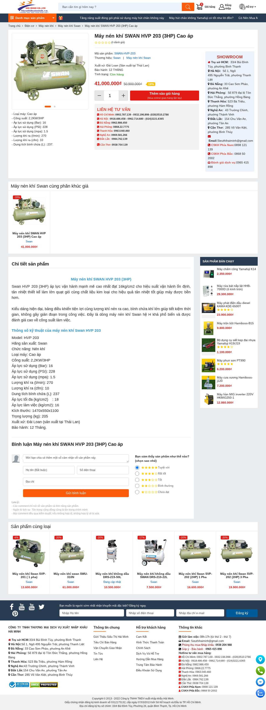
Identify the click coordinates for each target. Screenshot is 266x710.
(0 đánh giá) (118, 42)
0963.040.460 (122, 130)
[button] (248, 7)
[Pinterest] (15, 613)
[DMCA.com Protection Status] (44, 684)
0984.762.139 (119, 139)
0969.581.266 (119, 135)
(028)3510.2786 (159, 114)
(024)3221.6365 (154, 118)
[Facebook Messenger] (260, 682)
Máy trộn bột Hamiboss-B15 (235, 323)
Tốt (160, 479)
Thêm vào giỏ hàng (164, 95)
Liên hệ (98, 659)
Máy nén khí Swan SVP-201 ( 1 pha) (29, 575)
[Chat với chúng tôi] (260, 693)
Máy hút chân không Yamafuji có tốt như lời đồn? (190, 18)
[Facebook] (11, 607)
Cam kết (141, 636)
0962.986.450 (119, 122)
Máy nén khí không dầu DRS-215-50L (112, 575)
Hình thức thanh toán (150, 642)
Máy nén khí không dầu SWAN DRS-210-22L (154, 575)
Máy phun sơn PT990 (231, 360)
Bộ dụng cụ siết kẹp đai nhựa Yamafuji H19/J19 (236, 341)
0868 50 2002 (209, 690)
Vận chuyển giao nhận (108, 648)
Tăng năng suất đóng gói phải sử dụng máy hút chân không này (110, 18)
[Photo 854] (50, 71)
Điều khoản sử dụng (149, 670)
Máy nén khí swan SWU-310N (71, 575)
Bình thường (165, 485)
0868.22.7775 (121, 126)
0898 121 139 (210, 686)
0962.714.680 (135, 118)
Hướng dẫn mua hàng (149, 659)
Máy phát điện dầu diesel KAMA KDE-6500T (233, 304)
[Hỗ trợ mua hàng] (260, 671)
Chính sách (143, 648)
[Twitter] (41, 607)
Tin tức (98, 653)
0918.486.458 (118, 118)
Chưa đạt (163, 492)
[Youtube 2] (31, 607)
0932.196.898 (141, 114)
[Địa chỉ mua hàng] (260, 660)
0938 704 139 (200, 683)
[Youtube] (21, 607)
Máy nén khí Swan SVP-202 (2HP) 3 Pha (237, 575)
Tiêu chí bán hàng (105, 642)
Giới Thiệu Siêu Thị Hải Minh (111, 636)
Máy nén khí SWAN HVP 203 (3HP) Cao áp (29, 235)
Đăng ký (242, 613)
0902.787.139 (123, 114)
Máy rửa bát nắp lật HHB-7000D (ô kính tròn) (234, 287)
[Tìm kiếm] (188, 7)
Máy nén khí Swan (138, 57)
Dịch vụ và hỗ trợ (147, 653)
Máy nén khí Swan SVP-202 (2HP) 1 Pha (195, 575)
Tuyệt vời (164, 467)
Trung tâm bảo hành (149, 664)
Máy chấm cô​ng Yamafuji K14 (236, 269)
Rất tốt (162, 473)
